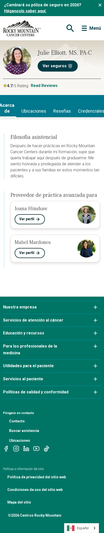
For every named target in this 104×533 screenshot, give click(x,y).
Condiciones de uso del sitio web (35, 490)
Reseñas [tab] (62, 111)
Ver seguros (55, 66)
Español (83, 528)
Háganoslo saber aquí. (25, 11)
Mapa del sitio (19, 502)
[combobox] (81, 528)
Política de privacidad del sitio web (36, 477)
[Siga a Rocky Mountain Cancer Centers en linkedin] (26, 448)
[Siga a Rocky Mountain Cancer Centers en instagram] (16, 448)
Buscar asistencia (24, 431)
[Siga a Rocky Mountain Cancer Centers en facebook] (6, 448)
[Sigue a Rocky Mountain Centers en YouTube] (36, 448)
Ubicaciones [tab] (33, 111)
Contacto (17, 421)
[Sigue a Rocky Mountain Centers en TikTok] (46, 448)
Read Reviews (44, 85)
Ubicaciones (19, 440)
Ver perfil (26, 219)
